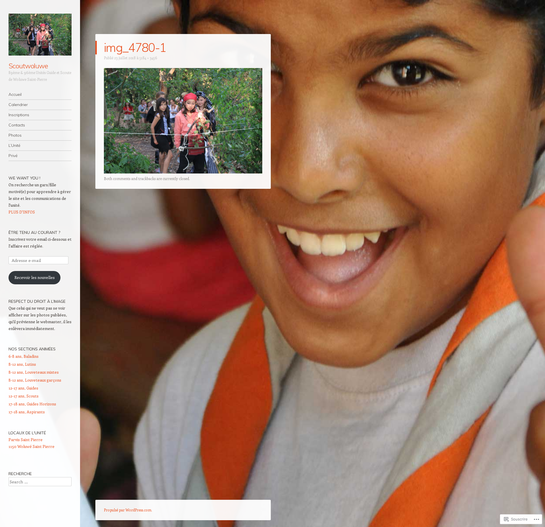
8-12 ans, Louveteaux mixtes (34, 372)
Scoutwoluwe (28, 66)
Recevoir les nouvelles (34, 277)
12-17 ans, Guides (23, 388)
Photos (15, 135)
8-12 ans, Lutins (22, 364)
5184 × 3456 (148, 57)
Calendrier (18, 104)
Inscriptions (19, 114)
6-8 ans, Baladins (24, 356)
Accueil (15, 94)
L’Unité (14, 145)
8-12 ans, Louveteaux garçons (35, 380)
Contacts (17, 125)
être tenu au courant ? (34, 232)
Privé (13, 155)
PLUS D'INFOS (22, 212)
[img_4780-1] (183, 172)
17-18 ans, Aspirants (27, 411)
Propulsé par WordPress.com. (128, 509)
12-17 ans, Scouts (24, 396)
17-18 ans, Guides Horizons (32, 404)
